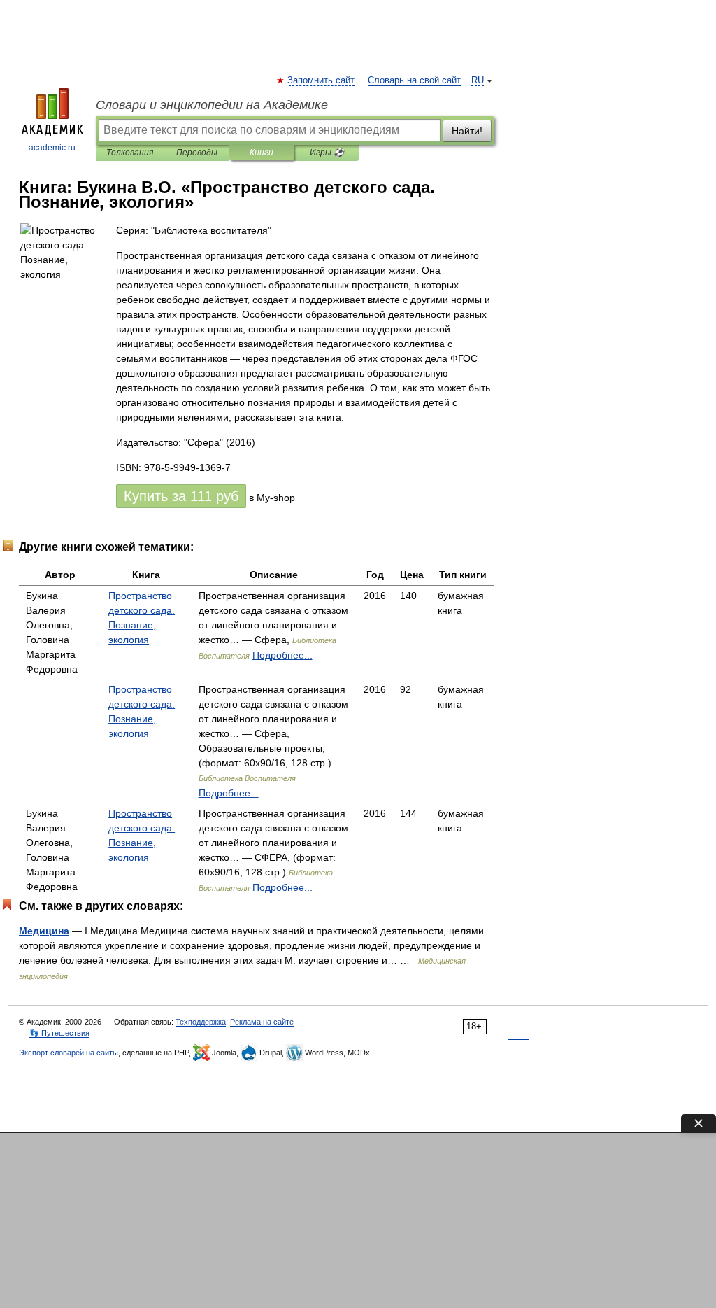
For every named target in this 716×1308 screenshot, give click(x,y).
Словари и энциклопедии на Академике (212, 105)
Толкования (129, 152)
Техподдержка (201, 1022)
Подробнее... (282, 655)
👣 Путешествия (59, 1033)
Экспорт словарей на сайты (68, 1052)
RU (477, 80)
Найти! (467, 130)
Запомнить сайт (322, 80)
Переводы (196, 152)
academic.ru (52, 148)
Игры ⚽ (327, 152)
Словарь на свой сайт (414, 80)
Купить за (181, 496)
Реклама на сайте (262, 1022)
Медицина (44, 930)
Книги (261, 152)
